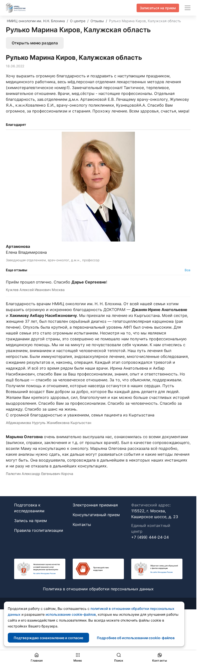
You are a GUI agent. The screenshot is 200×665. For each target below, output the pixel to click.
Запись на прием (30, 520)
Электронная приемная (95, 505)
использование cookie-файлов (71, 614)
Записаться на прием (158, 8)
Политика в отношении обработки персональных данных (98, 588)
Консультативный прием (96, 514)
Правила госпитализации (38, 530)
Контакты (82, 524)
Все (187, 270)
